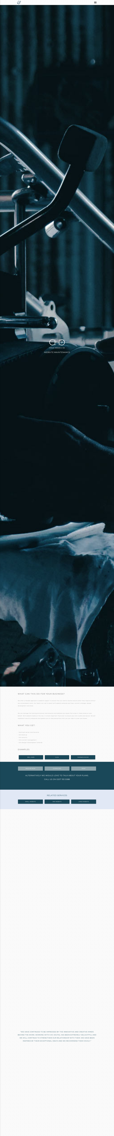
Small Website (30, 801)
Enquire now (30, 768)
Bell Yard (31, 757)
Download (57, 768)
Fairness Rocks (83, 757)
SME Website (57, 801)
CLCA (57, 757)
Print (84, 768)
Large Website (83, 801)
